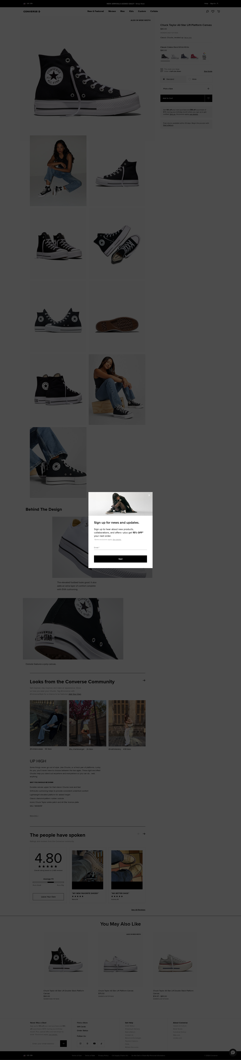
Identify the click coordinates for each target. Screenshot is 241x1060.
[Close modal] (150, 495)
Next (120, 559)
